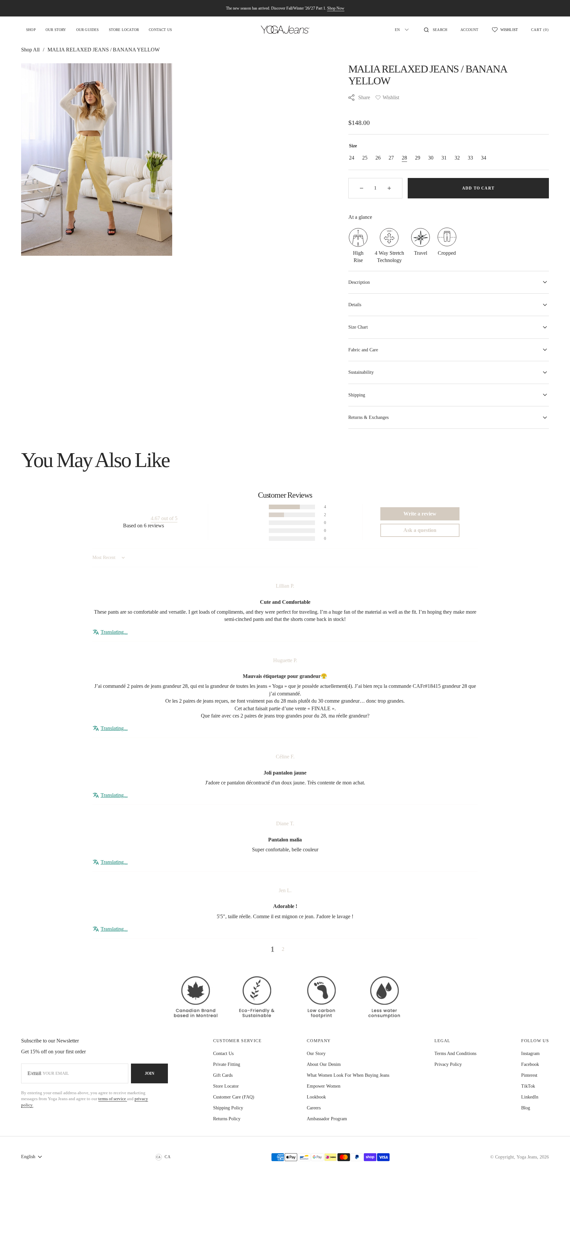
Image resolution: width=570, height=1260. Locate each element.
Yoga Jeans (527, 1157)
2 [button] (283, 949)
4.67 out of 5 (164, 518)
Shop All (30, 49)
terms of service (112, 1098)
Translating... (114, 632)
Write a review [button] (419, 513)
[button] (435, 29)
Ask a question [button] (419, 530)
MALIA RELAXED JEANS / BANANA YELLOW (104, 49)
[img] (285, 576)
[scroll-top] (555, 1245)
